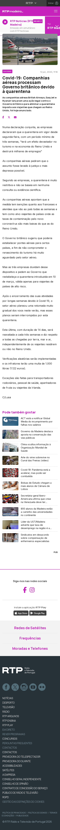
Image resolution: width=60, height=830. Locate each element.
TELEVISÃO (8, 707)
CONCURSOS (9, 738)
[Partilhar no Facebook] (3, 117)
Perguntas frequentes (17, 743)
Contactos (9, 747)
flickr (42, 687)
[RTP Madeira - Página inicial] (20, 11)
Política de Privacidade (14, 812)
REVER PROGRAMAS (13, 734)
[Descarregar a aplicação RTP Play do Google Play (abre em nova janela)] (38, 613)
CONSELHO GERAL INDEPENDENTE (21, 779)
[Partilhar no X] (9, 117)
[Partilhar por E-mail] (15, 117)
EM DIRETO (8, 729)
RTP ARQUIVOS (10, 716)
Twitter (15, 687)
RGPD (5, 797)
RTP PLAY (7, 725)
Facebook (6, 687)
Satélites (8, 770)
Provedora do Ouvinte (16, 761)
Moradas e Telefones (30, 648)
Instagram (24, 687)
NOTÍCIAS (7, 698)
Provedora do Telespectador (21, 756)
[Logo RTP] (18, 670)
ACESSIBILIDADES (12, 765)
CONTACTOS (9, 752)
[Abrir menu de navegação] (57, 11)
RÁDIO (5, 711)
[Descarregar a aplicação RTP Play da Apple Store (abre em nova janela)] (21, 613)
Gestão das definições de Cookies (23, 801)
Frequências (30, 638)
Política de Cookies (37, 812)
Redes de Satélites (30, 627)
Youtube (33, 687)
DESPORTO (8, 702)
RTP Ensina (9, 720)
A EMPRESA (8, 774)
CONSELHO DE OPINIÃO (15, 783)
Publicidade (22, 815)
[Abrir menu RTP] (30, 3)
